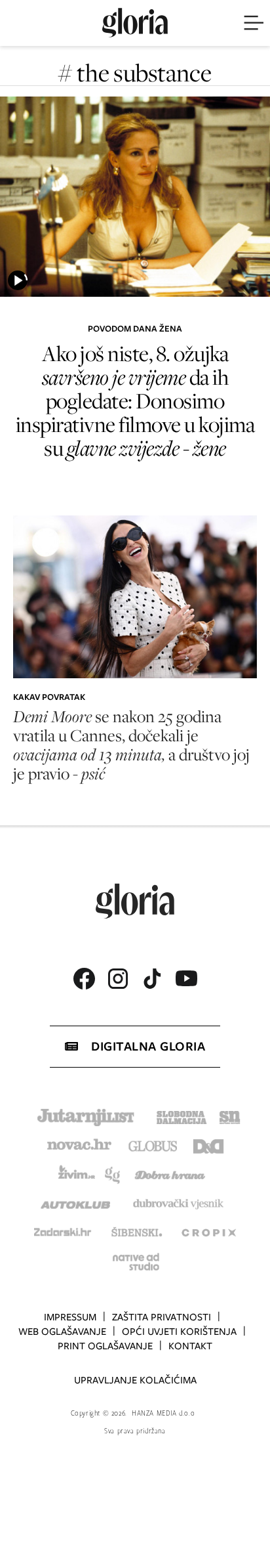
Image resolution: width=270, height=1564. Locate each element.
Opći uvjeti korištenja (179, 1331)
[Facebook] (83, 978)
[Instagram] (117, 978)
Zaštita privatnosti (161, 1317)
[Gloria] (135, 23)
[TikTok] (152, 978)
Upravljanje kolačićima (135, 1380)
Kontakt (190, 1346)
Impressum (70, 1317)
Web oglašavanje (62, 1331)
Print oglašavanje (105, 1346)
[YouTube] (186, 978)
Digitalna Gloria (148, 1046)
